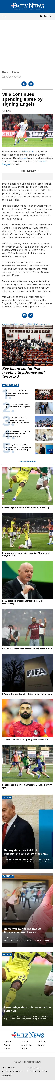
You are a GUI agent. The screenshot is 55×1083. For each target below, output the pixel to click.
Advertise (7, 1075)
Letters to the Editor (37, 1071)
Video (7, 1049)
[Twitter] (31, 83)
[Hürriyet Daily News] (27, 6)
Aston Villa (27, 151)
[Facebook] (24, 83)
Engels (23, 158)
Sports (15, 72)
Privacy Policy (8, 1068)
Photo (24, 1049)
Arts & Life (26, 1045)
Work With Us (34, 1068)
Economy (25, 1041)
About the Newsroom (12, 1071)
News (5, 72)
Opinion (41, 1041)
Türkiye (7, 1041)
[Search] (41, 16)
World (7, 1045)
